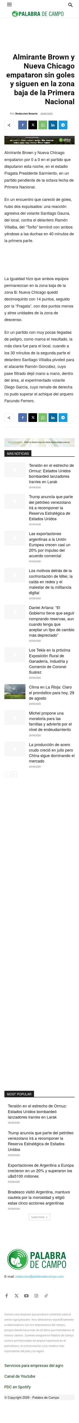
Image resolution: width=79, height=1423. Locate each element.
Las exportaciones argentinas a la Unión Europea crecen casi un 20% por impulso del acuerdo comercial (49, 544)
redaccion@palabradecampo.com (39, 1276)
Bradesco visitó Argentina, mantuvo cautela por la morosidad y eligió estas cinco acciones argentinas (39, 1197)
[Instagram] (36, 1296)
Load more (38, 1217)
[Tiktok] (46, 1296)
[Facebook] (22, 125)
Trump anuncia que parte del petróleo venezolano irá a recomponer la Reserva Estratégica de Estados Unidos (51, 507)
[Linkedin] (52, 125)
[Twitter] (16, 1296)
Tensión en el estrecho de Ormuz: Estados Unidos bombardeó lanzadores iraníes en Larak (51, 473)
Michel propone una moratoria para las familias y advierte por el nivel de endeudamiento (50, 721)
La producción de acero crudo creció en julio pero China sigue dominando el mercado (52, 752)
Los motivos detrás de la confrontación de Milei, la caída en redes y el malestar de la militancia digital (51, 581)
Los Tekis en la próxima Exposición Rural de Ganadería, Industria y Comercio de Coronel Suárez (49, 661)
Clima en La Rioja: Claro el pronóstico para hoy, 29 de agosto (51, 692)
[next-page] (14, 774)
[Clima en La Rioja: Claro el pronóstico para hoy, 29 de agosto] (14, 691)
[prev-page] (7, 774)
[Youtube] (26, 1296)
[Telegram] (63, 125)
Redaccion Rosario (26, 113)
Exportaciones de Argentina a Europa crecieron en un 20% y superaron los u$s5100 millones (41, 1170)
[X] (32, 125)
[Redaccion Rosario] (7, 113)
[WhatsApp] (42, 125)
